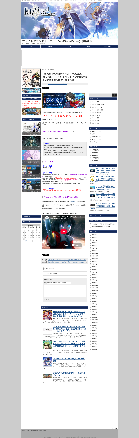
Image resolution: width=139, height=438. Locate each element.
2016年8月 (94, 296)
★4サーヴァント (96, 134)
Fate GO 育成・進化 (97, 110)
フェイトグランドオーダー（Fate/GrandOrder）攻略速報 (57, 41)
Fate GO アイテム (97, 107)
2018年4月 (94, 242)
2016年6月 (94, 301)
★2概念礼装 (95, 158)
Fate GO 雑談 (95, 123)
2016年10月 (95, 290)
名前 (45, 282)
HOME (31, 46)
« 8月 (25, 241)
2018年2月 (94, 248)
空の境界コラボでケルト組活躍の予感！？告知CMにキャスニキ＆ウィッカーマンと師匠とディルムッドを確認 (78, 262)
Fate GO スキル (96, 112)
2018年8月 (94, 235)
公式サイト (73, 201)
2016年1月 (94, 314)
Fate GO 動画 (95, 120)
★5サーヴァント (96, 131)
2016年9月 (94, 293)
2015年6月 (94, 333)
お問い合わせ (108, 46)
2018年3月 (94, 245)
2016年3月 (94, 309)
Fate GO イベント (52, 84)
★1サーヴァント (96, 142)
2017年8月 (94, 264)
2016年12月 (95, 285)
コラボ (65, 84)
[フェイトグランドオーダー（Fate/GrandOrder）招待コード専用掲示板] (31, 86)
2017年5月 (94, 272)
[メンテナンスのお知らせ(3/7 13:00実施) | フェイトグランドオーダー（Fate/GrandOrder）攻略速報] (47, 366)
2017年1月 (94, 282)
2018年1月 (94, 250)
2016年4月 (94, 306)
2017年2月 (94, 280)
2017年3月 (94, 277)
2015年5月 (94, 336)
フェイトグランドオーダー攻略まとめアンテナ (104, 224)
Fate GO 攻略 (95, 102)
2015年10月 (95, 322)
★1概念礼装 (95, 160)
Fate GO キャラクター (98, 104)
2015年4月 (94, 338)
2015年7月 (94, 330)
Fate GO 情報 (60, 84)
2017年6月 (94, 269)
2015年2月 (94, 344)
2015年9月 (94, 325)
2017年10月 (95, 258)
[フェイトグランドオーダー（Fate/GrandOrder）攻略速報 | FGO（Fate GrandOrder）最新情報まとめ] (69, 38)
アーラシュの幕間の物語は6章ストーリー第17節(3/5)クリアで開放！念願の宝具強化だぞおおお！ (106, 187)
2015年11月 (95, 320)
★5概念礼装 (95, 150)
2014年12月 (95, 349)
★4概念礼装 (95, 152)
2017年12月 (95, 253)
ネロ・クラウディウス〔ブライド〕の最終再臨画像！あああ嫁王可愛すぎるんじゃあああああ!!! (105, 170)
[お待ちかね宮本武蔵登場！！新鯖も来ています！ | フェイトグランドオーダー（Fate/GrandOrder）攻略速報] (47, 380)
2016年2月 (94, 312)
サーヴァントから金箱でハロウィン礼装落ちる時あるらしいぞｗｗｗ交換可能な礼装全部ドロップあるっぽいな (69, 314)
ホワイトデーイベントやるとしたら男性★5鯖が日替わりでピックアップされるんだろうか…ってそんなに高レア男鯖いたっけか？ (84, 260)
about (88, 46)
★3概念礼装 (95, 155)
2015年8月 (94, 328)
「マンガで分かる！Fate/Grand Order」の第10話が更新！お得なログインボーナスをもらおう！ (69, 329)
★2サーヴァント (96, 139)
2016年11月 (95, 288)
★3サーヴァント (96, 136)
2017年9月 (94, 261)
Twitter (50, 46)
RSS (69, 46)
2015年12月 (95, 317)
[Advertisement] (103, 81)
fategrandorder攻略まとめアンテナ (101, 226)
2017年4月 (94, 274)
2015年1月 (94, 346)
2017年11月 (95, 256)
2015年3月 (94, 341)
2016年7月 (94, 298)
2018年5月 (94, 240)
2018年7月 (94, 237)
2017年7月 (94, 266)
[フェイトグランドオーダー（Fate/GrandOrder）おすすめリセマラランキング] (31, 92)
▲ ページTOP (112, 428)
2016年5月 (94, 304)
